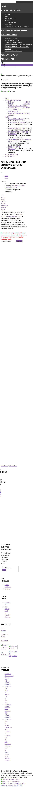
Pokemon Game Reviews (13, 51)
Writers (7, 589)
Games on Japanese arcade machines (20, 129)
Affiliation (8, 587)
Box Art (7, 14)
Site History (7, 608)
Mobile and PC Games (12, 41)
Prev (5, 466)
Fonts (6, 16)
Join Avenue (3, 629)
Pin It (3, 210)
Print (6, 176)
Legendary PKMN (4, 636)
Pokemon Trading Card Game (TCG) (15, 187)
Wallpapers (9, 24)
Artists (7, 585)
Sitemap (7, 617)
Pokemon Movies (9, 55)
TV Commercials (10, 22)
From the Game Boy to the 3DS (19, 120)
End (15, 466)
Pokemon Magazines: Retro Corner (17, 26)
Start (2, 466)
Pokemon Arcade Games (13, 43)
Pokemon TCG (7, 59)
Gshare (3, 201)
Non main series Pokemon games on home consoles (18, 143)
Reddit (3, 203)
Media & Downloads (11, 10)
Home (3, 6)
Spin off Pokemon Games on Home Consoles (19, 140)
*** (2, 195)
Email (6, 178)
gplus (3, 197)
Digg (3, 199)
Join (4, 570)
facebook (4, 206)
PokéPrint (4, 641)
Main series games (11, 38)
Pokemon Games (9, 34)
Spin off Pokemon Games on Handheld (18, 45)
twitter (3, 208)
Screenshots (9, 20)
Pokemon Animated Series (14, 30)
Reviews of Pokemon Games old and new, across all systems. (20, 151)
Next (12, 466)
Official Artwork (10, 18)
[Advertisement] (17, 521)
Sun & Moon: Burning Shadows (12, 215)
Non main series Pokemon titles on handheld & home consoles (20, 136)
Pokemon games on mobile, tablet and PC (20, 124)
